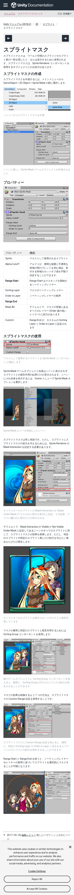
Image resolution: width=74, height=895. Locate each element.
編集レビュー (29, 835)
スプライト (49, 24)
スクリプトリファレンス (30, 13)
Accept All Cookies (37, 888)
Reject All (37, 879)
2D (36, 24)
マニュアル (9, 13)
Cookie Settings (37, 871)
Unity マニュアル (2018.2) (17, 24)
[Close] (70, 847)
